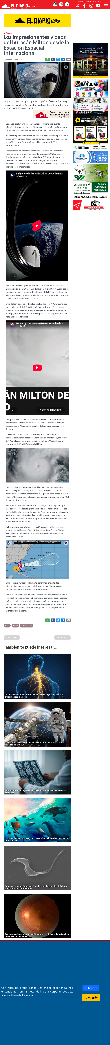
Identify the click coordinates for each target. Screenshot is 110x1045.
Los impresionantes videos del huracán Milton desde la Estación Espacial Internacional (36, 45)
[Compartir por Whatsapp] (47, 59)
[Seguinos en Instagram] (91, 5)
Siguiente (62, 638)
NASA (7, 626)
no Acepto (91, 997)
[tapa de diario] (61, 4)
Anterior (11, 638)
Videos (15, 626)
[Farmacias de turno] (67, 4)
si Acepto (90, 988)
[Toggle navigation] (106, 4)
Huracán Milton (26, 626)
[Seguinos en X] (77, 5)
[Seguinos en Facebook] (84, 5)
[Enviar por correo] (68, 59)
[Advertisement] (91, 25)
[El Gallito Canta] (55, 4)
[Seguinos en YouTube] (98, 5)
